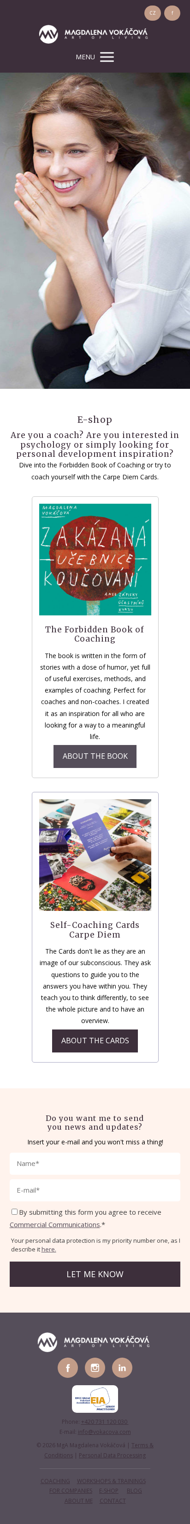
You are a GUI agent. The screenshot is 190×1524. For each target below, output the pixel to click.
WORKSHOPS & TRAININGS (111, 1481)
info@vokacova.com (104, 1432)
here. (49, 1249)
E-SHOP (109, 1491)
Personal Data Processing (112, 1455)
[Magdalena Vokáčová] (95, 35)
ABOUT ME (79, 1501)
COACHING (55, 1481)
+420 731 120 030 (105, 1422)
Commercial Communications (55, 1224)
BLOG (134, 1491)
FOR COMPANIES (70, 1491)
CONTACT (113, 1501)
